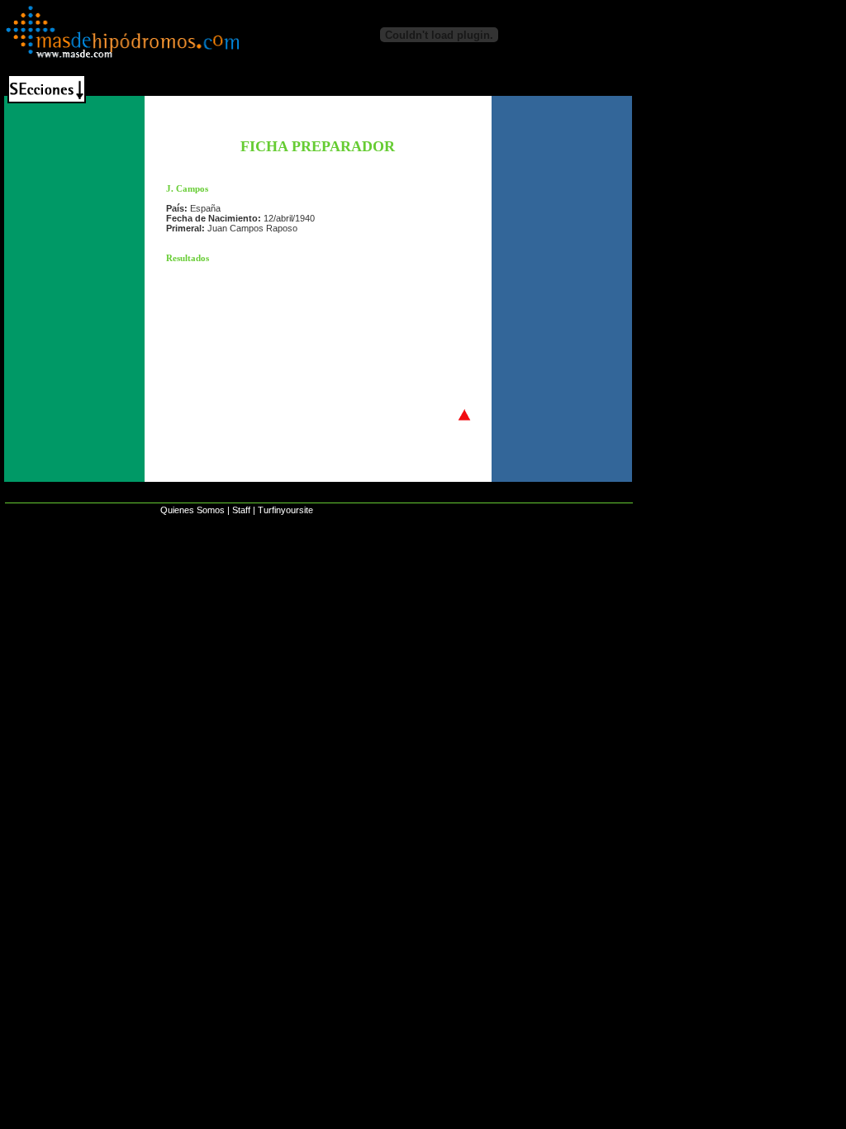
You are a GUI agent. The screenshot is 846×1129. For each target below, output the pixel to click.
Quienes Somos (192, 510)
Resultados (187, 258)
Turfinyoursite (285, 510)
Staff (241, 510)
